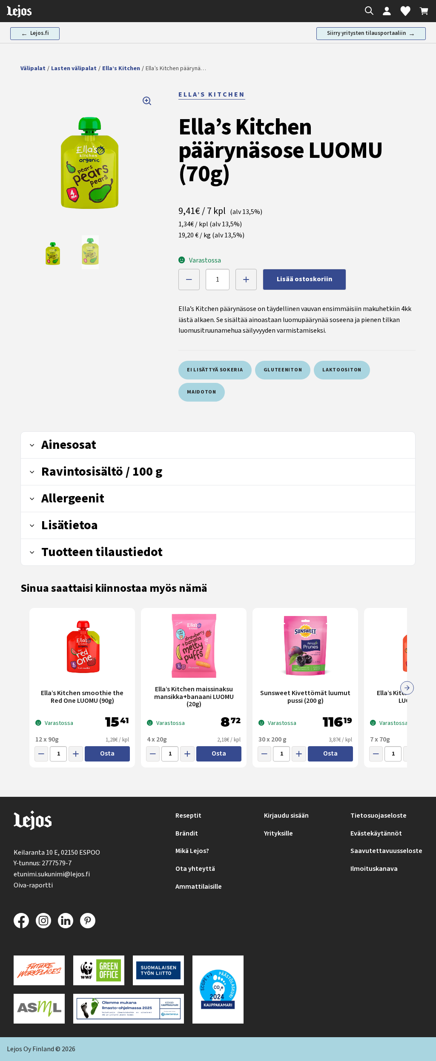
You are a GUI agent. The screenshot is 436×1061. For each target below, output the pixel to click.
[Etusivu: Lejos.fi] (19, 11)
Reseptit (188, 815)
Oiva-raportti (33, 885)
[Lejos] (33, 822)
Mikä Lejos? (192, 851)
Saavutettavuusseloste (386, 851)
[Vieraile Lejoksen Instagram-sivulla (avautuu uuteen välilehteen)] (43, 920)
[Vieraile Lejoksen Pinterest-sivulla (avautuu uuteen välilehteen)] (87, 920)
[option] (53, 252)
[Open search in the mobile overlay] (367, 11)
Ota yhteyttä (195, 868)
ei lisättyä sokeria (215, 370)
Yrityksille (278, 833)
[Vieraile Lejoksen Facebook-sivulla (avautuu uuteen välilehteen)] (21, 920)
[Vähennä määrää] (189, 279)
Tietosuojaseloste (378, 815)
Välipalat (33, 68)
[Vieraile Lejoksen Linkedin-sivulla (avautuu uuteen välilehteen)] (65, 920)
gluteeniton (283, 370)
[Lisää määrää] (246, 279)
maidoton (201, 392)
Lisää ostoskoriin (304, 279)
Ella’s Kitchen (121, 68)
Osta (107, 753)
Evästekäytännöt (376, 833)
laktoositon (341, 370)
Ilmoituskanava (374, 868)
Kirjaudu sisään (286, 815)
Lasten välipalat (74, 68)
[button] (89, 158)
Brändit (186, 833)
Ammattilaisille (198, 886)
